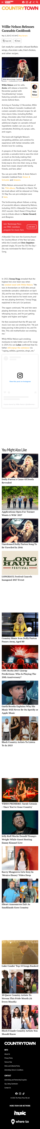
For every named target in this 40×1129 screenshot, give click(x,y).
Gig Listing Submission (11, 1084)
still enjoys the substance (18, 347)
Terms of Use (8, 1062)
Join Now (31, 227)
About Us (7, 1054)
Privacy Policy (8, 1058)
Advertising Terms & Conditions (13, 1070)
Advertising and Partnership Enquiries (15, 1080)
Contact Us (7, 1088)
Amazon (17, 180)
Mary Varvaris (23, 36)
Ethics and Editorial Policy (12, 1066)
